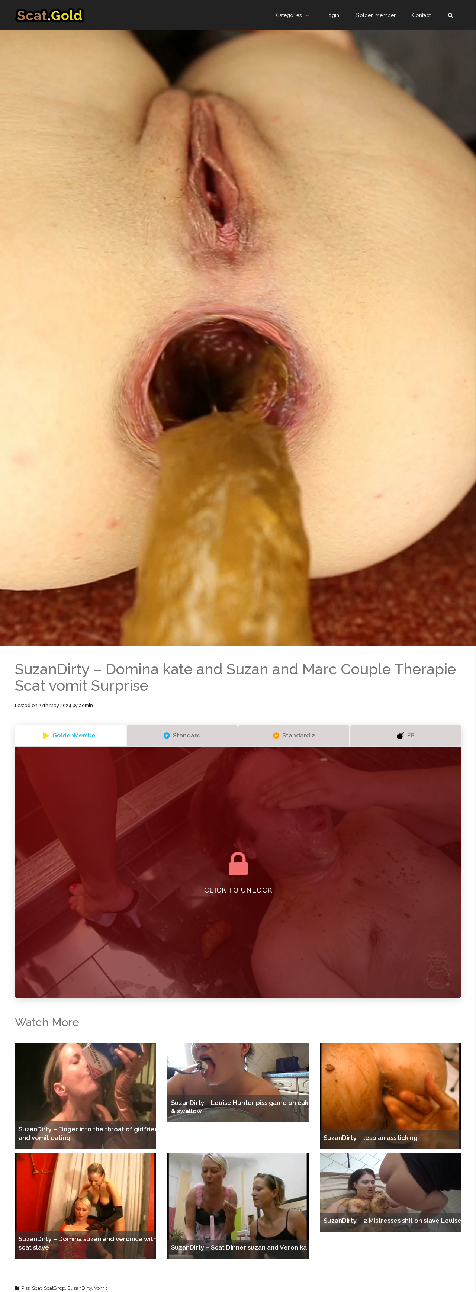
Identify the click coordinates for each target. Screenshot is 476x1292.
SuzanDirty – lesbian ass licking (371, 1137)
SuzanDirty (79, 1288)
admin (86, 705)
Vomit (100, 1288)
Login (332, 15)
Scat (37, 1288)
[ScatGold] (49, 15)
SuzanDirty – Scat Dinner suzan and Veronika (239, 1247)
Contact (421, 15)
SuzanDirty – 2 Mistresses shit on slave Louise (392, 1220)
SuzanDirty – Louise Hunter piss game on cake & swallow (241, 1107)
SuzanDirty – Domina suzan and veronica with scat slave (88, 1243)
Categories (289, 15)
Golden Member (376, 15)
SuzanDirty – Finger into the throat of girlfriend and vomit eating (91, 1133)
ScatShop (54, 1288)
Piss (25, 1288)
